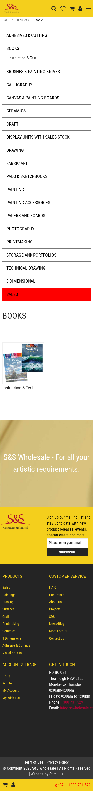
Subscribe (67, 552)
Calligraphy (19, 84)
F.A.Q (52, 587)
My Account (10, 690)
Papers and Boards (25, 215)
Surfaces (8, 609)
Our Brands (56, 595)
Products (23, 20)
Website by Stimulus (47, 774)
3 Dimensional (20, 281)
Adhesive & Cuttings (16, 645)
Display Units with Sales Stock (38, 137)
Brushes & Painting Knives (33, 71)
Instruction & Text (22, 58)
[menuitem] (23, 587)
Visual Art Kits (12, 653)
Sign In (7, 683)
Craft (12, 124)
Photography (20, 228)
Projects (54, 609)
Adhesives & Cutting (26, 35)
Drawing (15, 150)
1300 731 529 (72, 702)
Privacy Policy (57, 762)
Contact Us (56, 638)
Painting (15, 189)
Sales (12, 294)
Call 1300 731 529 (75, 785)
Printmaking (19, 241)
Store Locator (58, 631)
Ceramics (16, 110)
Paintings (8, 595)
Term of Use (34, 762)
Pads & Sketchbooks (26, 176)
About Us (55, 602)
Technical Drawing (26, 268)
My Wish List (11, 698)
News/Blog (56, 624)
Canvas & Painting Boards (32, 97)
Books (40, 20)
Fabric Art (17, 163)
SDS (52, 617)
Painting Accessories (28, 202)
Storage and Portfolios (31, 254)
